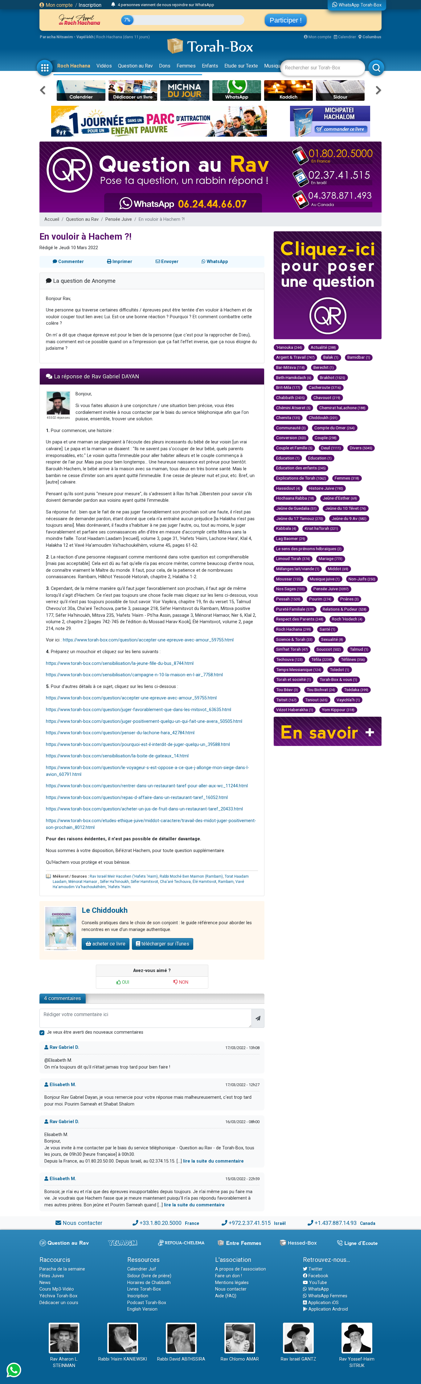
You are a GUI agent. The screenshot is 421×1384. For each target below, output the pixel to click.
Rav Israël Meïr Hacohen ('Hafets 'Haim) (124, 876)
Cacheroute (325, 387)
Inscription (90, 5)
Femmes (186, 66)
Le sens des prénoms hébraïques (308, 548)
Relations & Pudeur (344, 609)
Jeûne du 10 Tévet (345, 508)
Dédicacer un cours (58, 1302)
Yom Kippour (338, 709)
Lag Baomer (290, 538)
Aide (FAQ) (225, 1296)
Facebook (317, 1276)
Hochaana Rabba (295, 498)
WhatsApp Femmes (327, 1296)
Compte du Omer (334, 427)
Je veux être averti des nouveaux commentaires (95, 1032)
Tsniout (316, 699)
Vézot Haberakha (294, 709)
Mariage (330, 558)
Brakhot (332, 377)
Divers (361, 447)
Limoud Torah (293, 558)
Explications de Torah (301, 478)
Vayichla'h (348, 699)
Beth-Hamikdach (293, 377)
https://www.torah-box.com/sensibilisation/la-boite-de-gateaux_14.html (117, 756)
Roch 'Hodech (347, 618)
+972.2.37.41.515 (250, 1223)
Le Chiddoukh (105, 910)
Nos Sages (290, 588)
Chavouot (326, 397)
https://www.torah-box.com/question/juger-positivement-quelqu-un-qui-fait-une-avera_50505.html (144, 721)
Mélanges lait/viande (297, 568)
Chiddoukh (323, 417)
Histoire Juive (326, 488)
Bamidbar (358, 357)
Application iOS (323, 1302)
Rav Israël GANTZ (298, 1359)
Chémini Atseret (293, 407)
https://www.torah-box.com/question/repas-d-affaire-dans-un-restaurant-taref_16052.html (137, 797)
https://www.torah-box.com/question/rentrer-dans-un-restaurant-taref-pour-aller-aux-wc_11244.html (147, 786)
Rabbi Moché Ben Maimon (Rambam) (191, 876)
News (45, 1282)
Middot (338, 568)
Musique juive (325, 578)
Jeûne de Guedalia (296, 508)
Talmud (359, 649)
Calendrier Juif (141, 1269)
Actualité (323, 347)
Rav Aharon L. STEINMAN (64, 1363)
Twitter (315, 1269)
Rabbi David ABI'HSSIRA (181, 1359)
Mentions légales (232, 1282)
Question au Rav (135, 66)
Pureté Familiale (295, 609)
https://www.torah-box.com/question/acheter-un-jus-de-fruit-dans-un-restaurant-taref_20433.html (144, 809)
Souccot (329, 649)
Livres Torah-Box (144, 1289)
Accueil (51, 219)
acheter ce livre (108, 944)
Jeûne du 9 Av (349, 518)
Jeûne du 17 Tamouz (299, 518)
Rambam (226, 881)
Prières (349, 598)
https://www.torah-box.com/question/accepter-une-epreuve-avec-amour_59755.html (148, 640)
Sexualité (332, 639)
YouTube (317, 1282)
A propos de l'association (240, 1269)
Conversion (291, 437)
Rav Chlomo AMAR (240, 1359)
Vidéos (104, 66)
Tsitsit (286, 699)
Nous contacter (82, 1223)
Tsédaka (356, 689)
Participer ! (286, 20)
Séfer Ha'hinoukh (114, 881)
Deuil (331, 447)
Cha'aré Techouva (175, 881)
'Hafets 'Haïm (119, 887)
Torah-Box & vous (338, 679)
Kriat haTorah (321, 528)
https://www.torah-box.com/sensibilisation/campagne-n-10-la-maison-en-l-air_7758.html (134, 675)
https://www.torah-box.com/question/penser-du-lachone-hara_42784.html (120, 732)
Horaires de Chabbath (149, 1282)
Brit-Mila (288, 387)
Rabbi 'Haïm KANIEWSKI (122, 1359)
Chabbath (290, 397)
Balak (330, 357)
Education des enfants (301, 467)
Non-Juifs (362, 578)
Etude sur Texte (241, 66)
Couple (326, 437)
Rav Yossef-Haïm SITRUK (356, 1363)
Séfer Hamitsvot (144, 881)
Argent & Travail (295, 357)
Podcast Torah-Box (146, 1302)
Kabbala (286, 528)
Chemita (288, 417)
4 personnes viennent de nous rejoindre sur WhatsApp (166, 4)
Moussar (288, 578)
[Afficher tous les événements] (113, 4)
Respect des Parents (299, 618)
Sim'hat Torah (292, 649)
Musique (273, 66)
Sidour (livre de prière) (149, 1276)
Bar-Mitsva (290, 367)
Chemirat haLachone (342, 407)
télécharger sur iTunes (164, 944)
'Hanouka (289, 347)
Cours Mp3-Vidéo (56, 1289)
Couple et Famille (294, 447)
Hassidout (288, 488)
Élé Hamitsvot (204, 881)
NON (183, 982)
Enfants (210, 66)
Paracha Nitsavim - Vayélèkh (66, 37)
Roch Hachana (73, 66)
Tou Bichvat (321, 689)
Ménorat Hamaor (83, 881)
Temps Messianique (298, 669)
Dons (164, 66)
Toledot (339, 669)
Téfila (321, 659)
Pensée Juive (118, 219)
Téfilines (353, 659)
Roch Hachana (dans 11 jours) (123, 37)
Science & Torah (294, 639)
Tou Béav (287, 689)
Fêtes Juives (51, 1276)
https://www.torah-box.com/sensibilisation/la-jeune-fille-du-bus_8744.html (120, 663)
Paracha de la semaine (62, 1269)
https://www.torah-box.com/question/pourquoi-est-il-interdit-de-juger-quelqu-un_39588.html (138, 744)
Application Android (327, 1309)
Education (288, 457)
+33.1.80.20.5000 (161, 1223)
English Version (142, 1309)
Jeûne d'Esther (340, 498)
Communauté (291, 427)
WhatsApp (318, 1289)
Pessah (288, 598)
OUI (125, 982)
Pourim (320, 598)
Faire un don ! (228, 1276)
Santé (327, 629)
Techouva (289, 659)
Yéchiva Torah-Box (58, 1296)
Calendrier (346, 37)
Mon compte (58, 5)
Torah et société (293, 679)
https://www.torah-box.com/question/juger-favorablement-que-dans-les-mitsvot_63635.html (138, 709)
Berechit (323, 367)
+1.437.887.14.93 (336, 1223)
